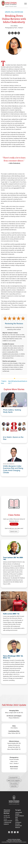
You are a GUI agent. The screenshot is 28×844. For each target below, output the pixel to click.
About (16, 819)
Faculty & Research (19, 815)
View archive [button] (13, 783)
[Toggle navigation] (26, 3)
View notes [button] (13, 524)
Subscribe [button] (13, 786)
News (16, 817)
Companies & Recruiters (18, 823)
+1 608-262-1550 (7, 822)
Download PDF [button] (13, 777)
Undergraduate (18, 812)
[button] (14, 411)
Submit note (13, 531)
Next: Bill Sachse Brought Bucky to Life (17, 382)
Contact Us (6, 824)
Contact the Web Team (17, 840)
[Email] (18, 33)
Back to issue (3, 382)
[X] (15, 33)
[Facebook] (9, 33)
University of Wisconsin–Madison (14, 839)
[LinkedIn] (12, 33)
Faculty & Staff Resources (18, 826)
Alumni (16, 820)
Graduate (17, 814)
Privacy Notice (9, 840)
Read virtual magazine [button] (14, 780)
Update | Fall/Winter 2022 (14, 12)
